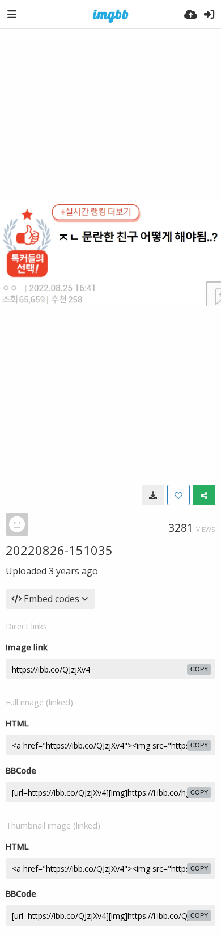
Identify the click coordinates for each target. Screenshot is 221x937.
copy (199, 669)
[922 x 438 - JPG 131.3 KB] (153, 495)
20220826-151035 (59, 549)
